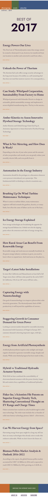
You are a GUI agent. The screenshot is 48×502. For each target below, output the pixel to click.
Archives (24, 495)
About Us (14, 495)
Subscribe (33, 495)
